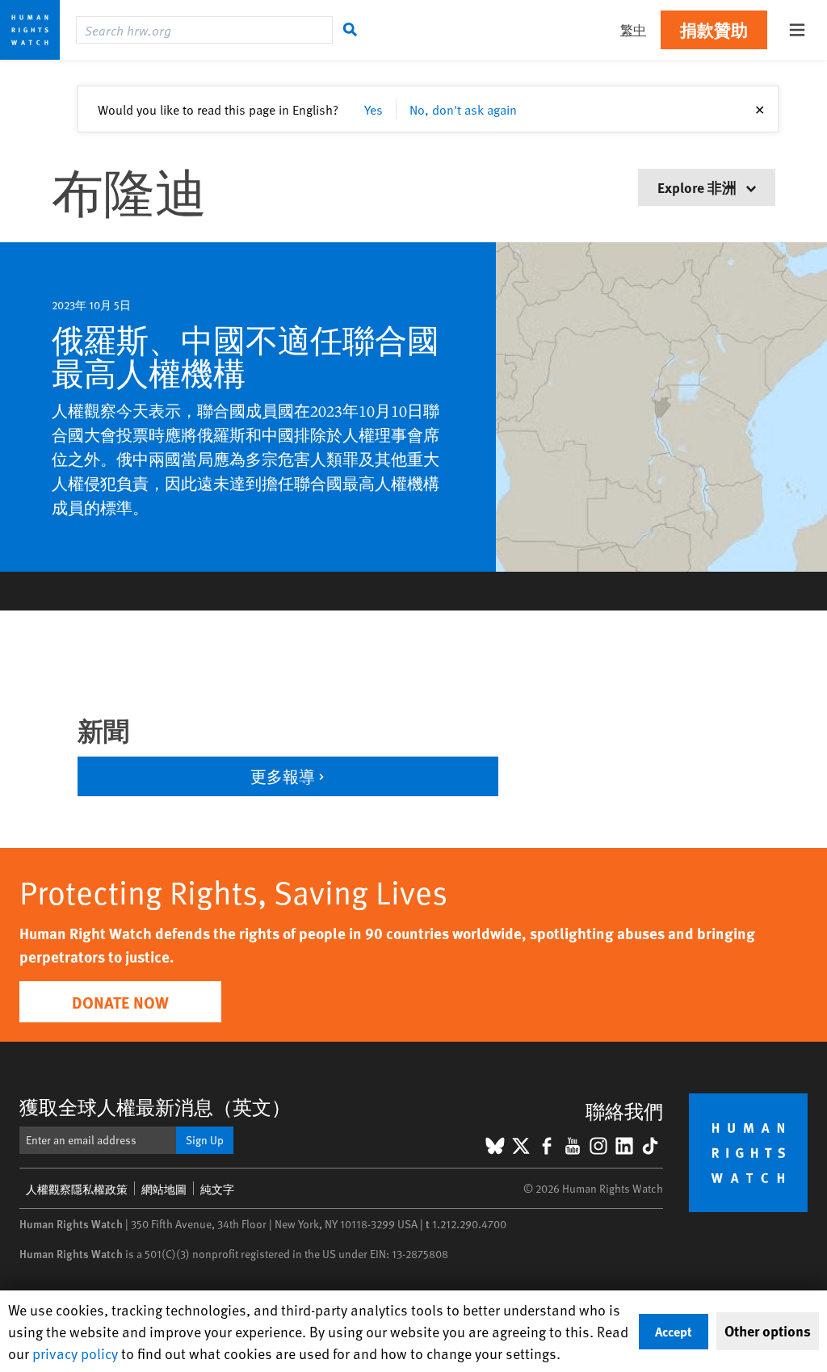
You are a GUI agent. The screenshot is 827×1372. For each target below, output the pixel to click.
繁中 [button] (633, 29)
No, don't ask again (463, 109)
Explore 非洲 (698, 187)
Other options (767, 1330)
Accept (673, 1331)
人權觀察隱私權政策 (77, 1189)
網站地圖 (164, 1189)
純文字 (217, 1189)
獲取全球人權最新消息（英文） (155, 1106)
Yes (373, 109)
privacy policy (75, 1353)
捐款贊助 (714, 29)
